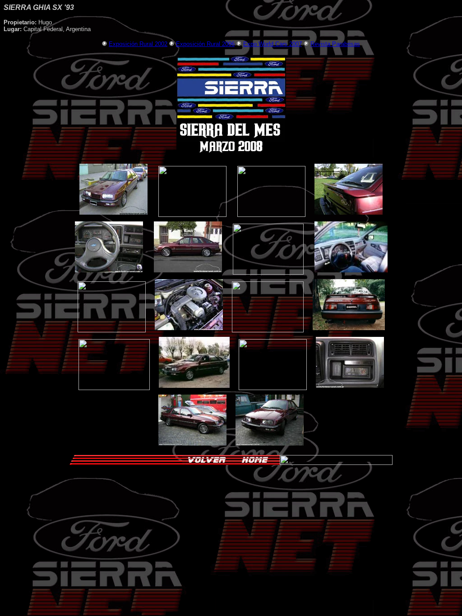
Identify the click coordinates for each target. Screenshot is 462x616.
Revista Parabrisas (335, 44)
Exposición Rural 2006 (205, 44)
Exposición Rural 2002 (138, 44)
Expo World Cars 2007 (272, 44)
